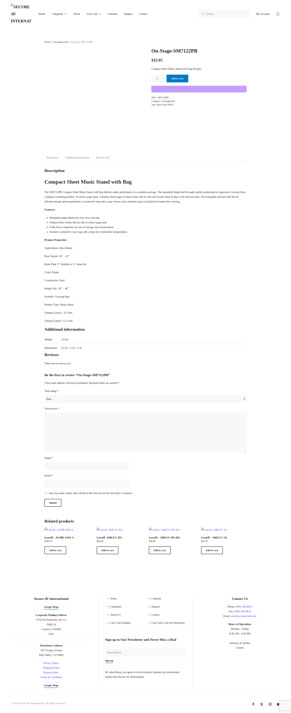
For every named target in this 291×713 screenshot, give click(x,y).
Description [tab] (52, 157)
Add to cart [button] (55, 550)
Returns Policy (51, 672)
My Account (262, 13)
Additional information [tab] (77, 157)
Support (128, 13)
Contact (143, 13)
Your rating (51, 391)
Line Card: (168, 622)
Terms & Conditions (51, 677)
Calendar (112, 13)
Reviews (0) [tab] (102, 157)
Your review (52, 408)
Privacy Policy (51, 663)
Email (48, 475)
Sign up (109, 660)
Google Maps (51, 607)
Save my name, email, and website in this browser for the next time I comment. (91, 493)
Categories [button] (57, 13)
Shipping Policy (51, 667)
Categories (115, 606)
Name (48, 458)
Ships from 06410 (164, 104)
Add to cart (177, 78)
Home (42, 13)
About (76, 13)
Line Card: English (120, 622)
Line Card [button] (92, 13)
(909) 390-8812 (244, 606)
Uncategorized (60, 42)
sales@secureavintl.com (243, 616)
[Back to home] (21, 14)
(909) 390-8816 (242, 611)
